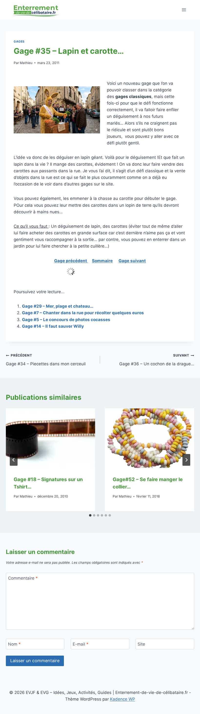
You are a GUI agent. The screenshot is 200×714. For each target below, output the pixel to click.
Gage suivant (132, 260)
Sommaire (102, 260)
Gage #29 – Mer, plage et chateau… (57, 306)
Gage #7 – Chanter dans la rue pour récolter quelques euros (83, 312)
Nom (14, 644)
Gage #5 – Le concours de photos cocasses (66, 319)
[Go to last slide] (14, 460)
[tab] (90, 515)
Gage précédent (71, 260)
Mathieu (26, 63)
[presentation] (50, 438)
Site (141, 644)
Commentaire (23, 578)
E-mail (81, 644)
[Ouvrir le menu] (183, 9)
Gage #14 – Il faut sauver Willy (53, 326)
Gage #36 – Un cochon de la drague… (156, 359)
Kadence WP (122, 699)
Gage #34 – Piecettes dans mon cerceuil (46, 359)
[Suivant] (186, 460)
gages (19, 41)
